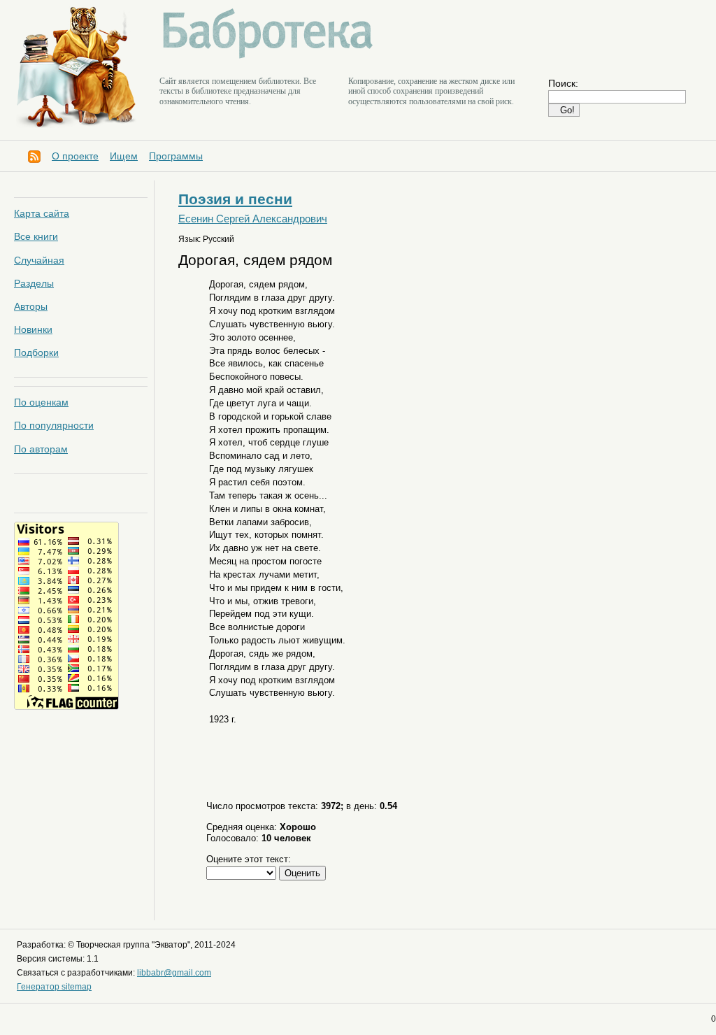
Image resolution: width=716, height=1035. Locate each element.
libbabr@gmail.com (174, 973)
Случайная (39, 260)
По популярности (54, 425)
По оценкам (41, 402)
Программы (176, 156)
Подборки (36, 352)
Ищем (124, 156)
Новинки (33, 329)
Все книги (36, 236)
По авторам (41, 449)
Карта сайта (41, 213)
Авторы (31, 306)
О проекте (75, 156)
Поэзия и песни (235, 199)
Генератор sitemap (54, 987)
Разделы (34, 283)
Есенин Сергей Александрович (252, 218)
